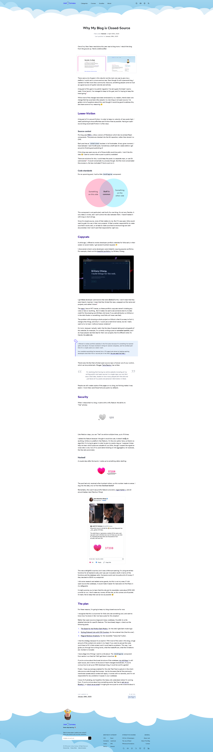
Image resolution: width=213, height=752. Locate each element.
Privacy (74, 747)
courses (93, 3)
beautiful (104, 251)
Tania (107, 365)
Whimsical (129, 743)
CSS (104, 738)
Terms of (66, 747)
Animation (106, 741)
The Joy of (129, 741)
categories (84, 3)
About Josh (147, 738)
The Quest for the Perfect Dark (94, 629)
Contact (148, 743)
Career (105, 743)
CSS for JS (129, 738)
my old (124, 660)
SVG (111, 743)
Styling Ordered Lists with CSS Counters (95, 632)
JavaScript (113, 741)
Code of (82, 747)
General (103, 34)
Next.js (105, 746)
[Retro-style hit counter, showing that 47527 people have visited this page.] (132, 697)
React (111, 738)
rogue (121, 490)
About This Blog (145, 741)
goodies (101, 3)
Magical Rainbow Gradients (90, 636)
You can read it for (117, 353)
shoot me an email (93, 684)
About (109, 3)
